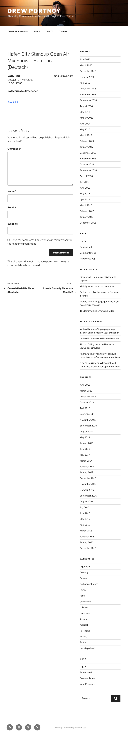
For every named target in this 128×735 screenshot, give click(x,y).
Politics (83, 636)
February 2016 (87, 211)
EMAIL (37, 31)
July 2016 (84, 182)
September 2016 (88, 170)
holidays (84, 607)
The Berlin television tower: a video (97, 310)
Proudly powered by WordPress (70, 727)
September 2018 (88, 100)
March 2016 (86, 205)
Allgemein (85, 566)
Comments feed (88, 252)
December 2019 (88, 71)
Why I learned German (108, 338)
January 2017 (86, 147)
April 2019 (85, 82)
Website (12, 223)
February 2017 (87, 141)
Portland (84, 642)
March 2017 (86, 135)
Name (11, 191)
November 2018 (88, 94)
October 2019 (87, 77)
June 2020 (85, 59)
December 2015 (88, 222)
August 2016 (86, 176)
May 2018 (85, 112)
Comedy (84, 572)
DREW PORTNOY (34, 10)
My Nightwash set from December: (97, 286)
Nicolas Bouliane (88, 363)
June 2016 (85, 187)
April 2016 (85, 199)
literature (84, 619)
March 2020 (86, 65)
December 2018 (88, 88)
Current (83, 578)
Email (11, 207)
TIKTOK (63, 31)
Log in (83, 241)
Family (83, 590)
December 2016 (88, 152)
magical (84, 624)
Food (82, 595)
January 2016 (86, 217)
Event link (13, 102)
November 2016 (88, 158)
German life (85, 601)
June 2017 (85, 123)
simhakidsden (87, 329)
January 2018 (86, 117)
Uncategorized (87, 648)
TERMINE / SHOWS (17, 31)
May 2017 (85, 129)
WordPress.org (87, 258)
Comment (14, 148)
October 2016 (87, 164)
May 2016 (85, 193)
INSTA (50, 31)
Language (85, 613)
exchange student (89, 584)
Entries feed (86, 247)
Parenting (85, 630)
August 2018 (86, 106)
